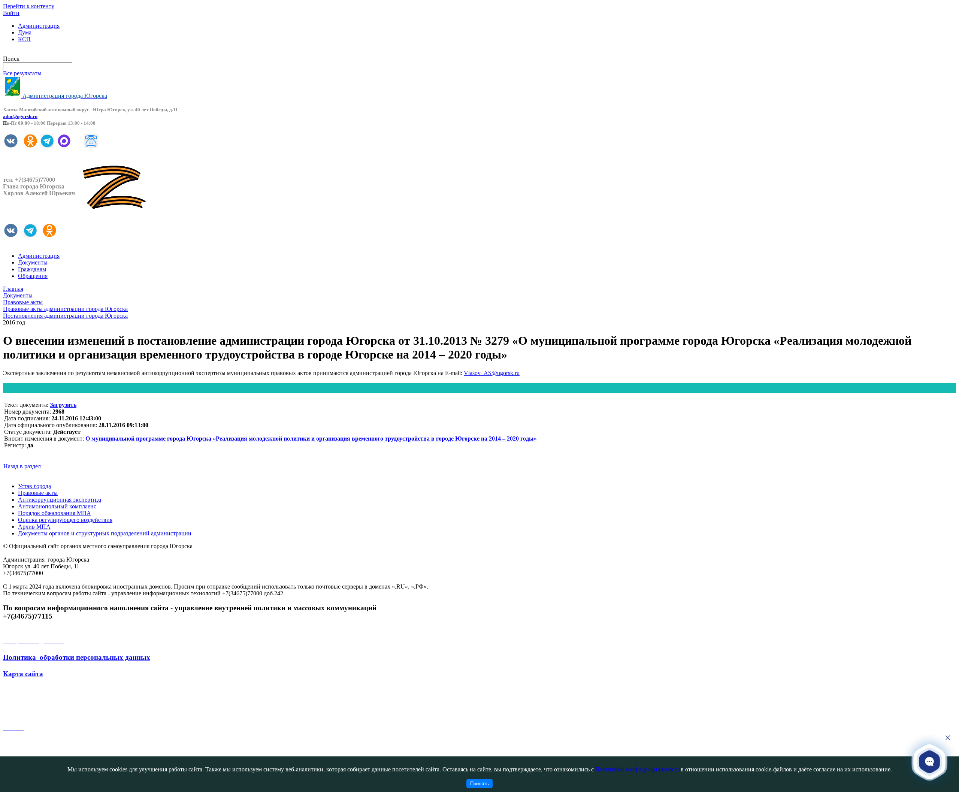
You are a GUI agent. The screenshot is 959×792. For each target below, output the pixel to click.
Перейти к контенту (28, 6)
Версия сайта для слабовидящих (44, 52)
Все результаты (22, 73)
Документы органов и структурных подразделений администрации (104, 533)
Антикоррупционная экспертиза (59, 499)
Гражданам (32, 269)
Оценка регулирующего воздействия (65, 520)
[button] (929, 761)
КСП (24, 39)
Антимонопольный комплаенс (57, 506)
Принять (479, 783)
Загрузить (63, 405)
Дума (24, 32)
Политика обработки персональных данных (76, 657)
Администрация (39, 25)
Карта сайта (23, 674)
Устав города (34, 486)
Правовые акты (38, 493)
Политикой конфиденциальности (638, 769)
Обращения (33, 276)
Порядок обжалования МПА (54, 513)
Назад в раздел (22, 466)
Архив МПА (34, 526)
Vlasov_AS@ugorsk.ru (492, 373)
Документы (33, 262)
